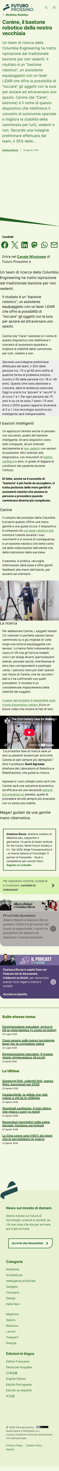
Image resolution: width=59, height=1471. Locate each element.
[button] (46, 7)
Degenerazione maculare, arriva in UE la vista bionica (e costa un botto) (29, 1028)
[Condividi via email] (54, 245)
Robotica (23, 14)
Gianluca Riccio (10, 150)
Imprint (10, 1449)
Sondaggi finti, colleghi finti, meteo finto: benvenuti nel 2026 (27, 1082)
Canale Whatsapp (31, 257)
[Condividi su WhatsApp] (44, 245)
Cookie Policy (34, 1445)
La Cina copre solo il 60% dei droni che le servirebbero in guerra (27, 1137)
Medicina (11, 14)
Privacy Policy (14, 1445)
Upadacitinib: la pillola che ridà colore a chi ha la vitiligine (25, 1096)
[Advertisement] (29, 193)
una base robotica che (38, 530)
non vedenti (32, 448)
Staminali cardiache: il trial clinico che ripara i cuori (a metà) (26, 1109)
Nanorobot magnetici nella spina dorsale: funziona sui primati (26, 1123)
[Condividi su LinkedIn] (24, 245)
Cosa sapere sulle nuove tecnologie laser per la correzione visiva (28, 1042)
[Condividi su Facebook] (5, 245)
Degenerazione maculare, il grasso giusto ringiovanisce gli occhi (27, 1055)
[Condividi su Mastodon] (34, 245)
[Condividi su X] (14, 245)
